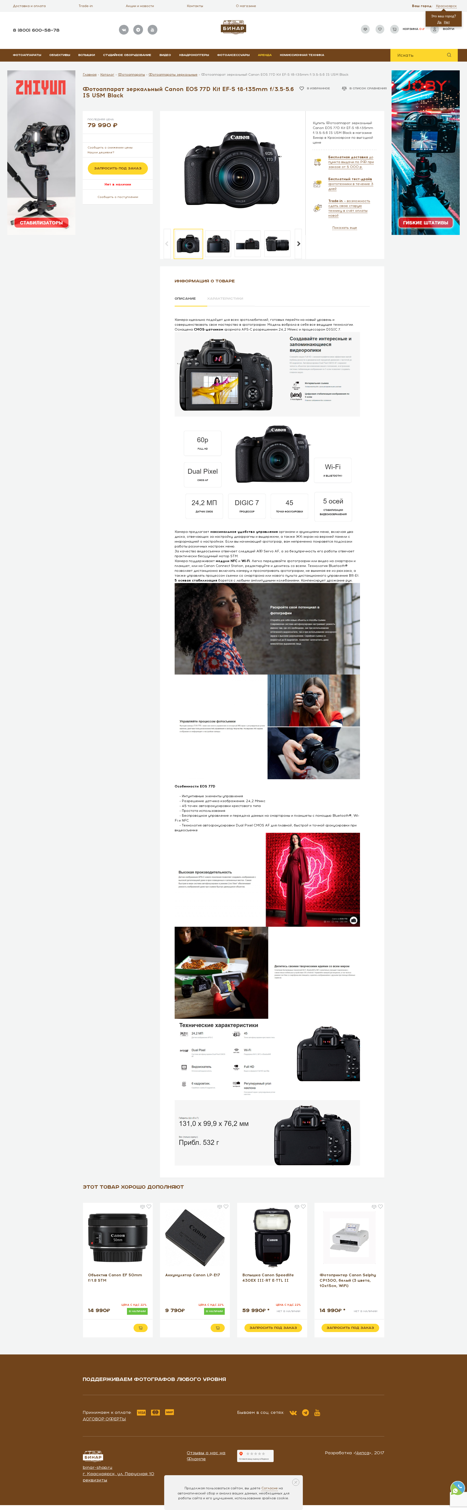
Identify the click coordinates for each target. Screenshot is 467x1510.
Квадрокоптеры (194, 55)
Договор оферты (104, 1419)
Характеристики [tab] (225, 299)
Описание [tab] (185, 299)
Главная (90, 75)
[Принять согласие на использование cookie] (295, 1482)
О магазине (246, 6)
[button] (447, 6)
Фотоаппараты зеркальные (173, 75)
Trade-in (86, 6)
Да (439, 21)
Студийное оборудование (127, 55)
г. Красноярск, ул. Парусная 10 (118, 1473)
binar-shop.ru (97, 1467)
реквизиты (95, 1480)
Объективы (59, 55)
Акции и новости (140, 6)
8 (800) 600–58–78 (36, 30)
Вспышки (86, 55)
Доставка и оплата (29, 6)
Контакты (195, 6)
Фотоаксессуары (233, 55)
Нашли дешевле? (101, 152)
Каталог (107, 75)
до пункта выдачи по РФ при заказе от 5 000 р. (351, 162)
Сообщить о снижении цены (110, 147)
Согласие (269, 1488)
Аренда (265, 55)
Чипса (362, 1452)
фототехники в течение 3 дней (350, 184)
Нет (447, 21)
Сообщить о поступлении (118, 197)
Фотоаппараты (27, 55)
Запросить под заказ (118, 168)
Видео (165, 55)
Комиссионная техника (302, 55)
